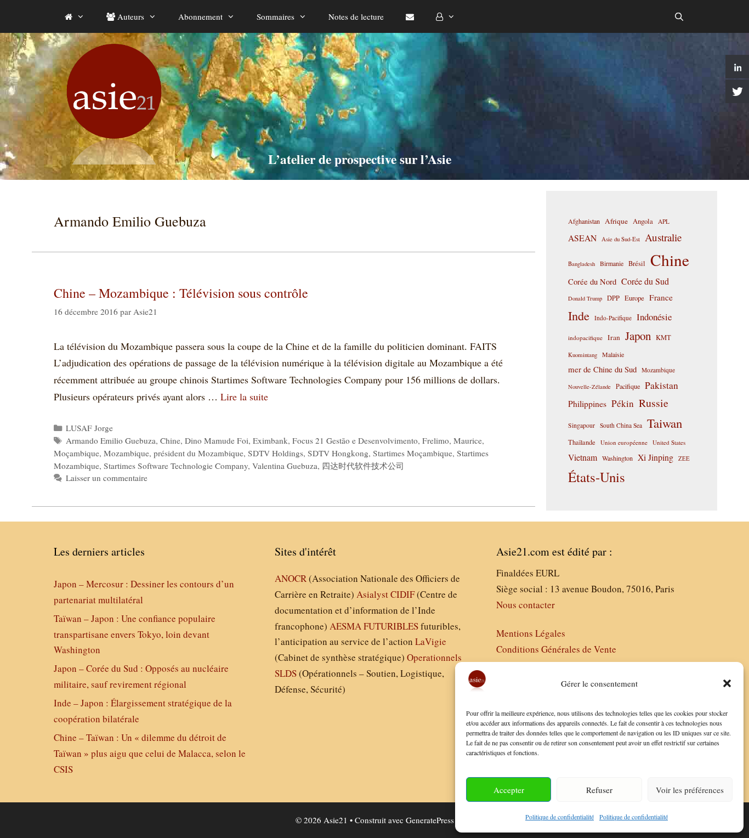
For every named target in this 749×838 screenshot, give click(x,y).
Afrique (616, 221)
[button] (727, 683)
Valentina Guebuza (284, 465)
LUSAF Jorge (89, 427)
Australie (663, 237)
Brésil (636, 263)
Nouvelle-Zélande (589, 386)
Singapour (581, 425)
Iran (614, 337)
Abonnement (200, 16)
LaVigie (430, 641)
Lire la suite (244, 396)
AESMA (345, 626)
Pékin (622, 403)
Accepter (508, 789)
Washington (617, 458)
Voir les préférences (690, 789)
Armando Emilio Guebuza (111, 440)
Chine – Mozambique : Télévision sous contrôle (181, 293)
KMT (663, 337)
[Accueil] (74, 16)
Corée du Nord (592, 281)
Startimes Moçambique (412, 453)
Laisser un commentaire (106, 477)
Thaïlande (581, 442)
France (661, 297)
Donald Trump (585, 298)
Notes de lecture (356, 16)
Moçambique (76, 453)
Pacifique (628, 386)
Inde (578, 315)
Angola (643, 221)
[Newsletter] (410, 16)
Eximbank (270, 440)
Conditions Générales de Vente (556, 649)
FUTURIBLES (391, 626)
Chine (170, 440)
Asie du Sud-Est (621, 239)
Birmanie (611, 263)
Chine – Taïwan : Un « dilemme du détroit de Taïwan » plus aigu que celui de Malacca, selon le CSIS (150, 753)
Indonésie (654, 316)
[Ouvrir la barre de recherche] (679, 16)
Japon (638, 335)
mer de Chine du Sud (602, 369)
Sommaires (275, 16)
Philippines (587, 403)
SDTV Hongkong (338, 453)
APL (663, 221)
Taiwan (664, 423)
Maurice (467, 440)
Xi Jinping (655, 457)
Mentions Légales (530, 633)
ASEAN (582, 238)
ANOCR (291, 578)
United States (668, 442)
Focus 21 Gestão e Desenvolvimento (355, 440)
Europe (634, 298)
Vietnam (582, 457)
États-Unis (596, 477)
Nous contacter (525, 604)
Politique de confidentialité (559, 816)
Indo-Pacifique (613, 318)
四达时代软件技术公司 (363, 465)
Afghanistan (584, 221)
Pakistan (661, 385)
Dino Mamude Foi (216, 440)
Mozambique (126, 453)
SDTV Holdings (275, 453)
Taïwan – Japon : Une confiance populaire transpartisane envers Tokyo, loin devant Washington (134, 634)
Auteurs (129, 16)
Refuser (599, 789)
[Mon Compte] (445, 16)
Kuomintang (582, 354)
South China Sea (621, 425)
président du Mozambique (198, 453)
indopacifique (585, 337)
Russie (653, 402)
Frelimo (435, 440)
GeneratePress (430, 819)
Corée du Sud (645, 281)
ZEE (684, 458)
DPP (613, 297)
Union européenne (624, 442)
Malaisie (613, 354)
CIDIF (402, 594)
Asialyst (372, 594)
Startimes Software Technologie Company (176, 465)
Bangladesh (581, 264)
